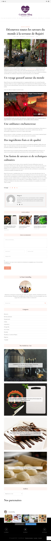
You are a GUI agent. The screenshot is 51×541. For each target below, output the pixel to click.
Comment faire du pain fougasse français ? (25, 468)
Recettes (6, 332)
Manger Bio (6, 327)
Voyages (6, 339)
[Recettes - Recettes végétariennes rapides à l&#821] (42, 518)
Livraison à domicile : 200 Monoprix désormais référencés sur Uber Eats (40, 227)
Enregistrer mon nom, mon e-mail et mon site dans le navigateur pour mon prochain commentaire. (23, 262)
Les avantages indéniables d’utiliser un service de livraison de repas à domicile (10, 227)
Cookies (35, 538)
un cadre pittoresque (30, 69)
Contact (40, 538)
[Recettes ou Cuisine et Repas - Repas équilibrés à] (9, 518)
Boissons (6, 314)
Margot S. (19, 195)
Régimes (6, 337)
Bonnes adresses (25, 26)
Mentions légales (29, 538)
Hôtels (5, 321)
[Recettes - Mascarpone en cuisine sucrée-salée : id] (17, 518)
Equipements (7, 319)
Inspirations (6, 324)
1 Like (37, 36)
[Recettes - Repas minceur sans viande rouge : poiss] (25, 518)
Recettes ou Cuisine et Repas (10, 334)
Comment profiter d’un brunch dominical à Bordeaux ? (24, 227)
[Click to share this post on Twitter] (12, 187)
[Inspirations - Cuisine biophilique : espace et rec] (34, 518)
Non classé (6, 329)
